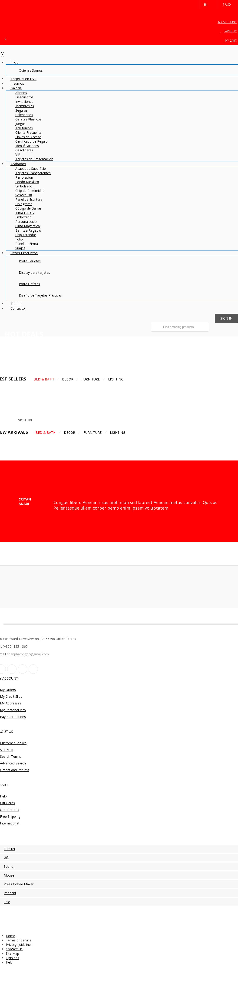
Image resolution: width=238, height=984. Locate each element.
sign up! (25, 420)
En (205, 5)
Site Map (12, 953)
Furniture (91, 379)
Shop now (12, 363)
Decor (67, 379)
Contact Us (14, 949)
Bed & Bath (44, 379)
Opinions (12, 958)
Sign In (226, 318)
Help (9, 962)
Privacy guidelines (19, 944)
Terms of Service (18, 940)
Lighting (115, 379)
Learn (57, 420)
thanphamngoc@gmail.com (28, 654)
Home (10, 936)
